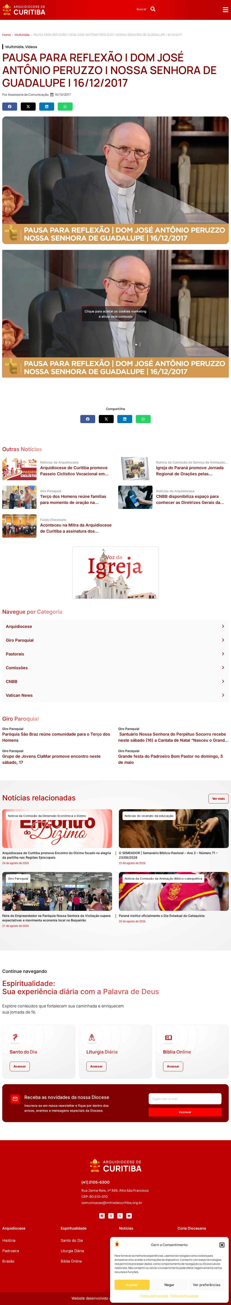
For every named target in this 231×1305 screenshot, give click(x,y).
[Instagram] (111, 1216)
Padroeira (10, 1251)
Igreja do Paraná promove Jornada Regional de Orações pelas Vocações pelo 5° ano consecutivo (190, 473)
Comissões (17, 667)
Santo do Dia (72, 1240)
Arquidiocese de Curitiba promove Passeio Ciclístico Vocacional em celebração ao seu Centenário (74, 473)
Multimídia (22, 35)
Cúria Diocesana (192, 1228)
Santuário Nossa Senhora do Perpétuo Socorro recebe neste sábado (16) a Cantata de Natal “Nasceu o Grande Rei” (172, 740)
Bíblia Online (71, 1261)
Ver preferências (206, 1285)
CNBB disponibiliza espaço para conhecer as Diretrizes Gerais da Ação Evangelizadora (188, 502)
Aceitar (132, 1285)
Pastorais (15, 654)
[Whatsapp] (120, 1216)
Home (6, 35)
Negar (169, 1285)
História (8, 1240)
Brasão (8, 1261)
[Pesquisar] (153, 9)
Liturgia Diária (72, 1251)
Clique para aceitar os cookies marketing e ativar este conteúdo (115, 313)
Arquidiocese (19, 626)
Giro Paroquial (20, 640)
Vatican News (19, 695)
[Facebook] (102, 1216)
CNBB (11, 681)
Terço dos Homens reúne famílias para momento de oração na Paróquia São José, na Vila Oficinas (75, 502)
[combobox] (129, 9)
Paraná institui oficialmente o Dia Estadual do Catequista (162, 916)
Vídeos (31, 46)
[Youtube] (129, 1216)
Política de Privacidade (154, 1296)
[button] (222, 1245)
